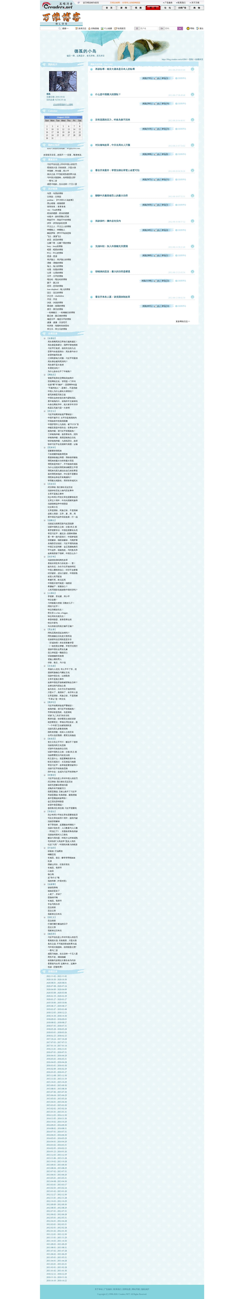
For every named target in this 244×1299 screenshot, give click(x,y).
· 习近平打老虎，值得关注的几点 (61, 348)
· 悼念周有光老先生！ (56, 616)
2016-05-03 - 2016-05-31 (56, 1059)
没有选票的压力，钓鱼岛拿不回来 (112, 119)
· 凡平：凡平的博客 (54, 276)
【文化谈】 (52, 666)
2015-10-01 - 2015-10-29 (56, 1082)
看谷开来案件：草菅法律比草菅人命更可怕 (117, 170)
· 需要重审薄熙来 (54, 451)
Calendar (52, 111)
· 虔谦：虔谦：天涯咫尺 (56, 322)
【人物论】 (52, 593)
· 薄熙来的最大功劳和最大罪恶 (60, 461)
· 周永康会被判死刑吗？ (57, 361)
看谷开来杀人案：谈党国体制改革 (112, 297)
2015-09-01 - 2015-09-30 (56, 1085)
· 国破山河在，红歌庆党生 (58, 864)
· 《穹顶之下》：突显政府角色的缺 (62, 831)
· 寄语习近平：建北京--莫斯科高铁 (62, 533)
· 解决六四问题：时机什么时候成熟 (62, 838)
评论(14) (165, 306)
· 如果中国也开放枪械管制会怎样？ (62, 682)
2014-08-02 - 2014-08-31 (56, 1128)
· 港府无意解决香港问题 (57, 785)
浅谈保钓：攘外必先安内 (108, 221)
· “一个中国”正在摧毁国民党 (59, 725)
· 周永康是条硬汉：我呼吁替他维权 (62, 345)
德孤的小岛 (85, 51)
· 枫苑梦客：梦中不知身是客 (58, 233)
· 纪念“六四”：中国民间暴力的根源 (62, 844)
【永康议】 (52, 338)
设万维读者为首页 (91, 2)
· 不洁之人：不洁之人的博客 (58, 226)
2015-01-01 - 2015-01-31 (56, 1112)
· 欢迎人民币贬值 (54, 576)
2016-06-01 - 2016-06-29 (56, 1055)
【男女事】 (52, 629)
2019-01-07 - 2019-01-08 (56, 1009)
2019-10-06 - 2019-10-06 (56, 1003)
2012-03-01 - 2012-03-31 (56, 1224)
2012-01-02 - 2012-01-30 (56, 1231)
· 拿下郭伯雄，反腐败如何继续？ (61, 825)
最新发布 (52, 159)
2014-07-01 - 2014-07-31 (56, 1132)
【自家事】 (52, 884)
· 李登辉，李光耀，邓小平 (57, 171)
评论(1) (165, 255)
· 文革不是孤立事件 (55, 494)
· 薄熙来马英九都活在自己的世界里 (62, 471)
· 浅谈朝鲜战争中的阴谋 (57, 504)
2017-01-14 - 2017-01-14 (56, 1046)
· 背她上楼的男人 (54, 659)
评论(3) (165, 78)
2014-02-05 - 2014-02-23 (56, 1148)
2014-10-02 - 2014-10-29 (56, 1122)
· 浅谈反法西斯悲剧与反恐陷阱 (60, 523)
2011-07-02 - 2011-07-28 (56, 1251)
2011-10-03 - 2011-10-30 (56, 1241)
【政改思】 (52, 739)
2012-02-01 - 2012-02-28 (56, 1228)
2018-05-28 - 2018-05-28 (56, 1029)
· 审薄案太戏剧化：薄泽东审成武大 (62, 480)
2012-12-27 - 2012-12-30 (56, 1194)
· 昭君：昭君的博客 (54, 249)
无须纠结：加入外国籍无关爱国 (111, 246)
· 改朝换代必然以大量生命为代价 (61, 960)
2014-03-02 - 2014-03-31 (56, 1145)
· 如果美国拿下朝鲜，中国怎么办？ (62, 553)
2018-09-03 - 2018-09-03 (56, 1019)
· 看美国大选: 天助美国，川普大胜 (61, 167)
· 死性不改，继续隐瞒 (56, 957)
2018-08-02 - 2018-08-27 (56, 1022)
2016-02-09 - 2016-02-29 (56, 1069)
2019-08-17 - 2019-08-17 (56, 1006)
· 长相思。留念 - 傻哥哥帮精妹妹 (61, 858)
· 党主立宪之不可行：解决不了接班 (62, 742)
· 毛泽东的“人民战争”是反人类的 (61, 841)
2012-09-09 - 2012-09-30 (56, 1204)
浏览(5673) (147, 179)
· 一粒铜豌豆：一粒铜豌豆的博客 (60, 312)
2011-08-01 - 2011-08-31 (56, 1247)
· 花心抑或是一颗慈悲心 (57, 652)
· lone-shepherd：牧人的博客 (58, 289)
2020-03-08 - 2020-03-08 (56, 993)
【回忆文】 (52, 917)
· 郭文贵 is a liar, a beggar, (57, 613)
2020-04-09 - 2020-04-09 (56, 989)
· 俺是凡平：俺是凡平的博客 (58, 319)
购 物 (197, 8)
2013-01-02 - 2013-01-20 (56, 1191)
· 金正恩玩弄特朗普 (55, 801)
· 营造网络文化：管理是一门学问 (61, 381)
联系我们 (182, 2)
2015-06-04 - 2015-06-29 (56, 1095)
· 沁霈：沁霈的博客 (54, 273)
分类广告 (182, 8)
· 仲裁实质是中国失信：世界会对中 (62, 427)
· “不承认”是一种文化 (56, 699)
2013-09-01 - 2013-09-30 (56, 1165)
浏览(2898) (147, 154)
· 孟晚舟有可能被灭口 (56, 788)
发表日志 (82, 28)
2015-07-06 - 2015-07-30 (56, 1092)
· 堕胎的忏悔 (52, 897)
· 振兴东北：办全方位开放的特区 (61, 566)
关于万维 (195, 2)
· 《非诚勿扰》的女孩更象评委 (60, 643)
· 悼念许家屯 (52, 623)
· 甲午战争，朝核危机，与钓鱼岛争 (62, 550)
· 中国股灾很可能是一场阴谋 (59, 583)
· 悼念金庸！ (52, 600)
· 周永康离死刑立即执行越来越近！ (62, 341)
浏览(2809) (147, 255)
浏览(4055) (147, 306)
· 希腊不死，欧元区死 (56, 580)
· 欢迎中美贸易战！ (55, 805)
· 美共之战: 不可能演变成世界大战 (61, 174)
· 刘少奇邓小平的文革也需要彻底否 (62, 497)
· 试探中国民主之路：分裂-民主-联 (62, 527)
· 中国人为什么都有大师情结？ (60, 391)
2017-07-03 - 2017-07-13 (56, 1042)
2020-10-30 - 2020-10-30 (56, 979)
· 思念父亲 (51, 911)
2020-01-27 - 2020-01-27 (56, 999)
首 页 (109, 8)
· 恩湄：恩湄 (51, 256)
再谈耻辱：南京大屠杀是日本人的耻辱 (115, 69)
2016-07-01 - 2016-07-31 (56, 1052)
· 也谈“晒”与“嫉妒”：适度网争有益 (62, 384)
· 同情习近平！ (53, 606)
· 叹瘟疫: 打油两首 (55, 851)
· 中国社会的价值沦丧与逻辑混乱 (61, 398)
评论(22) (165, 281)
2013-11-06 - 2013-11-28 (56, 1158)
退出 (201, 28)
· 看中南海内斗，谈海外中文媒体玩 (62, 401)
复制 (191, 59)
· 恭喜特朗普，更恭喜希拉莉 (59, 619)
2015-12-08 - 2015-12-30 (56, 1075)
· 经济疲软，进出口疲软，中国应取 (62, 573)
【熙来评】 (52, 447)
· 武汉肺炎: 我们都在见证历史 (60, 487)
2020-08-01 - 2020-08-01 (56, 983)
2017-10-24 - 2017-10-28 (56, 1039)
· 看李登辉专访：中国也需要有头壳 (62, 530)
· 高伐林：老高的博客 (55, 306)
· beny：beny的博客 (54, 246)
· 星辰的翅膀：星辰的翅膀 (57, 213)
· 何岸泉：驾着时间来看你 (57, 326)
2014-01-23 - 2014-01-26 (56, 1151)
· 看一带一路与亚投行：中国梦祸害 (62, 537)
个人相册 (108, 28)
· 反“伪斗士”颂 (53, 877)
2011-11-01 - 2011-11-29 (56, 1237)
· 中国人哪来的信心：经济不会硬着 (62, 570)
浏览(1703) (147, 78)
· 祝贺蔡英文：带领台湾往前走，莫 (62, 722)
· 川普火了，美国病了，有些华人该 (62, 692)
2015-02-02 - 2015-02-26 (56, 1108)
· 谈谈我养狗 (52, 887)
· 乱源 (49, 861)
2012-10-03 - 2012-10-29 (56, 1201)
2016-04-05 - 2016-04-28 (56, 1062)
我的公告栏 (54, 145)
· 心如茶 (50, 871)
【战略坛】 (52, 520)
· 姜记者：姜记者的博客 (56, 316)
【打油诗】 (52, 848)
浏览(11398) (146, 281)
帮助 (192, 28)
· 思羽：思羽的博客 (54, 286)
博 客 (153, 8)
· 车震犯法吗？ (53, 368)
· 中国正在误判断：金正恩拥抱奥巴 (62, 547)
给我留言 (122, 28)
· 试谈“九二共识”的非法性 (58, 715)
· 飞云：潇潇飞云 (53, 236)
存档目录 (52, 971)
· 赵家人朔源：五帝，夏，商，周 (61, 514)
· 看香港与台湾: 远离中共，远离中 (62, 964)
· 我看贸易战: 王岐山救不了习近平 (62, 791)
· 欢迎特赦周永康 (54, 355)
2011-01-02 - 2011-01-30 (56, 1271)
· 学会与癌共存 (53, 904)
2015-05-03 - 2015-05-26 (56, 1098)
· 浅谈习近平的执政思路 (57, 768)
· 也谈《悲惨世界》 (55, 967)
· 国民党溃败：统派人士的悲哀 (60, 732)
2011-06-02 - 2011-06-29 (56, 1254)
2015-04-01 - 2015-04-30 (56, 1102)
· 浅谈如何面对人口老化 (57, 834)
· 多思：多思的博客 (54, 240)
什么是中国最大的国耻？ (108, 94)
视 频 (138, 8)
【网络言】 (52, 375)
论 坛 (167, 8)
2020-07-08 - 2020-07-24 (56, 986)
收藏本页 (199, 59)
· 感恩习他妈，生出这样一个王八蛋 (61, 184)
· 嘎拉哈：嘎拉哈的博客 (56, 279)
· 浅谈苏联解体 (53, 821)
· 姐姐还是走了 (53, 891)
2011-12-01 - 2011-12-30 (56, 1234)
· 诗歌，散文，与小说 (56, 662)
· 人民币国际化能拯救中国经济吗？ (62, 590)
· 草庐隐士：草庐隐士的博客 (58, 259)
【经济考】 (52, 557)
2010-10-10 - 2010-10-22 (56, 1280)
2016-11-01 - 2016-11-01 (56, 1049)
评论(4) (165, 230)
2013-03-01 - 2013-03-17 (56, 1185)
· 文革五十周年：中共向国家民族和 (62, 500)
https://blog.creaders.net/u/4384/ (174, 59)
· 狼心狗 (50, 874)
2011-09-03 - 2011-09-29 (56, 1244)
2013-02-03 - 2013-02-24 (56, 1188)
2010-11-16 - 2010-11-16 (56, 1277)
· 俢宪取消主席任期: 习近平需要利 (62, 808)
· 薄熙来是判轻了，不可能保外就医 (62, 464)
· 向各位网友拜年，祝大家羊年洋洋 (62, 404)
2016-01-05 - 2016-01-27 (56, 1072)
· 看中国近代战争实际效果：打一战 (62, 517)
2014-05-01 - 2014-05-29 (56, 1138)
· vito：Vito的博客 (53, 210)
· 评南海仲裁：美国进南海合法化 (61, 437)
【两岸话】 (52, 702)
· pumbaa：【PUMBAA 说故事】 (60, 200)
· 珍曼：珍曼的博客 (54, 269)
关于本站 (99, 1289)
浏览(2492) (147, 230)
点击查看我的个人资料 (63, 104)
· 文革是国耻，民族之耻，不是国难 (62, 510)
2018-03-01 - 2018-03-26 (56, 1032)
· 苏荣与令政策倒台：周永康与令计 (62, 351)
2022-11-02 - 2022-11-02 (56, 976)
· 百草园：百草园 (53, 197)
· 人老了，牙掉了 (54, 894)
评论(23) (165, 129)
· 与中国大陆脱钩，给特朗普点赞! (61, 177)
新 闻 (124, 8)
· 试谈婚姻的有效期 (55, 656)
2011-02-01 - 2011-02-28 (56, 1267)
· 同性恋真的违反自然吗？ (58, 633)
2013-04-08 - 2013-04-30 (56, 1181)
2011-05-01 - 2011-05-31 (56, 1257)
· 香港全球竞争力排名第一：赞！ (61, 563)
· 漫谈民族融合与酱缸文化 (58, 672)
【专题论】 (52, 811)
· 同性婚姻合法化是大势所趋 (59, 636)
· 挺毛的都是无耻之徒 (56, 394)
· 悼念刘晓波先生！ (55, 609)
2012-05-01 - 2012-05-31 (56, 1218)
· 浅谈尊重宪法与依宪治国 (58, 755)
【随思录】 (52, 934)
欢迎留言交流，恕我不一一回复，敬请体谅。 (63, 150)
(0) (158, 78)
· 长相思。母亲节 (54, 868)
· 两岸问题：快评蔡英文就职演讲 (61, 719)
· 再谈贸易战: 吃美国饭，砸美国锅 (62, 795)
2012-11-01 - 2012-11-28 (56, 1198)
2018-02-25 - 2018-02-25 (56, 1036)
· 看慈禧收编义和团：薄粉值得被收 (62, 457)
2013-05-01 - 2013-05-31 (56, 1178)
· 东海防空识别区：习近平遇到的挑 (62, 543)
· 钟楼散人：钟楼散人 (55, 230)
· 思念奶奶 (51, 907)
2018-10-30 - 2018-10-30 (56, 1016)
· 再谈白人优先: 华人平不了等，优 (62, 669)
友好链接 (52, 188)
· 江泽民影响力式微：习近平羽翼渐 (62, 358)
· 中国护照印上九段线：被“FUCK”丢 (63, 424)
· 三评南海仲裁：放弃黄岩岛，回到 (62, 434)
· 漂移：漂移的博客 (54, 263)
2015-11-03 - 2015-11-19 (56, 1079)
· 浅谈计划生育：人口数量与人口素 (62, 828)
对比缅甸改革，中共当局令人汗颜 (112, 145)
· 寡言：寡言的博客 (54, 309)
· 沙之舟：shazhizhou (55, 296)
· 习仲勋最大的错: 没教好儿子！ (61, 603)
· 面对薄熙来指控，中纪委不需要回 (62, 474)
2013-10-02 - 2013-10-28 (56, 1161)
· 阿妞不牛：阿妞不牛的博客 (58, 220)
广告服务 (169, 2)
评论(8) (165, 154)
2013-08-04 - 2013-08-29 (56, 1168)
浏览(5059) (147, 205)
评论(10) (165, 103)
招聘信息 (127, 1289)
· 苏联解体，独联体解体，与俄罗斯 (62, 540)
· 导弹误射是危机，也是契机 (59, 712)
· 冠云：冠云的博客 (54, 292)
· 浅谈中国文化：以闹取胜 (58, 676)
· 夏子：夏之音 (52, 283)
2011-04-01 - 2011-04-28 (56, 1261)
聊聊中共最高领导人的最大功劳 (111, 195)
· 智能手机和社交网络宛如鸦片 (60, 378)
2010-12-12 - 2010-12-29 (56, 1274)
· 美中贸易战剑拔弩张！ (57, 798)
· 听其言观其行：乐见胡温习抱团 (61, 762)
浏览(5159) (147, 129)
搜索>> (65, 28)
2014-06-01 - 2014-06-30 (56, 1135)
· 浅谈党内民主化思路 (56, 745)
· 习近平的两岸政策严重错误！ (60, 414)
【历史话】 (52, 484)
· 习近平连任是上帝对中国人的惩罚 (61, 164)
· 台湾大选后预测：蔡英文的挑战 (61, 735)
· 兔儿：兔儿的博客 (54, 266)
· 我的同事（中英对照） (57, 881)
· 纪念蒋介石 (52, 507)
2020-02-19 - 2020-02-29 (56, 996)
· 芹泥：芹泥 (51, 299)
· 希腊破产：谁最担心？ (57, 586)
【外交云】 (52, 411)
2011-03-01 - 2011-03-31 (56, 1264)
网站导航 (136, 1289)
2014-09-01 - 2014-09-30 (56, 1125)
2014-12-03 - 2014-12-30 (56, 1115)
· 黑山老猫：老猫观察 (55, 203)
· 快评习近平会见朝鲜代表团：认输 (62, 444)
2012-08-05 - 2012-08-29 (56, 1208)
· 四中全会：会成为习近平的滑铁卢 (62, 772)
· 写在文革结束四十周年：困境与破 (62, 818)
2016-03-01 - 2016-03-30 (56, 1065)
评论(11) (165, 179)
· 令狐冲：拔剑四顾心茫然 (57, 216)
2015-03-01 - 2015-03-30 (56, 1105)
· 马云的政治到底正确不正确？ (60, 626)
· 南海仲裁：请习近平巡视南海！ (61, 431)
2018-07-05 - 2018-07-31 (56, 1026)
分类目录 (52, 333)
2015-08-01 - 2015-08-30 (56, 1089)
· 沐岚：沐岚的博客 (54, 302)
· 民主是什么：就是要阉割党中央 (61, 758)
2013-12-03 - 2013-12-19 (56, 1155)
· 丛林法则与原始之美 (56, 686)
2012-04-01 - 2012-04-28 (56, 1221)
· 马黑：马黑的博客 (54, 193)
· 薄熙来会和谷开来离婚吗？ (59, 477)
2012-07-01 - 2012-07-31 (56, 1211)
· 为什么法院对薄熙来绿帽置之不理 (62, 467)
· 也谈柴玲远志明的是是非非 (59, 639)
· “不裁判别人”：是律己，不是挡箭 (62, 388)
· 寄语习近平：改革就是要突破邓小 (62, 765)
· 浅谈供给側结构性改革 (57, 560)
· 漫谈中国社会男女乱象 (57, 649)
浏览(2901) (147, 103)
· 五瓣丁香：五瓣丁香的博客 (58, 243)
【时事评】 (52, 775)
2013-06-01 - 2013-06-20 (56, 1175)
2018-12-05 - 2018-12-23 (56, 1012)
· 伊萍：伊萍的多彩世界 (56, 223)
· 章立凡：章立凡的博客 (56, 329)
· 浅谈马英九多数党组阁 (57, 729)
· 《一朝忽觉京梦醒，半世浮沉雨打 (62, 646)
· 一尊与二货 (51, 181)
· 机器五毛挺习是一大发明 (58, 408)
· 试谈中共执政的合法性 (57, 748)
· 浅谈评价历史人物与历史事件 (60, 490)
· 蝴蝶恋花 (51, 854)
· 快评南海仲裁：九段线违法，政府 (62, 441)
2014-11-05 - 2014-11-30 (56, 1118)
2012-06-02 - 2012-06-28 (56, 1214)
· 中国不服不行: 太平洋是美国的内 (62, 418)
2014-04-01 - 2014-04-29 (56, 1142)
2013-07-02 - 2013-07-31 (56, 1171)
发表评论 (182, 78)
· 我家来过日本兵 (54, 914)
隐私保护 (145, 1289)
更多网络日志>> (183, 321)
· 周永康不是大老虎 (55, 365)
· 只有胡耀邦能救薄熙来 (57, 454)
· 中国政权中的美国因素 (57, 421)
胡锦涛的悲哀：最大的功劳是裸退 (112, 271)
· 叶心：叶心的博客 (54, 253)
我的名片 (52, 64)
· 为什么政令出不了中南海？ (59, 371)
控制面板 (95, 28)
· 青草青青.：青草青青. (56, 206)
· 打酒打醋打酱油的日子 (57, 924)
